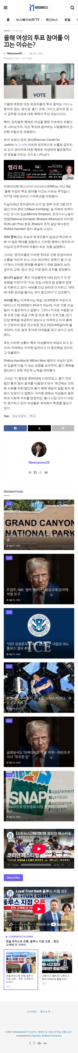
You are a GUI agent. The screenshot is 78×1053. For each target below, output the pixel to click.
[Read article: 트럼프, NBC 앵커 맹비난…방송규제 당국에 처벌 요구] (39, 579)
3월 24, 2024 (36, 53)
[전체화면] (69, 865)
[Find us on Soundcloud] (45, 1043)
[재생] (9, 865)
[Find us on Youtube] (39, 1043)
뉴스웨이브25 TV (27, 19)
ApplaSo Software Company (46, 1035)
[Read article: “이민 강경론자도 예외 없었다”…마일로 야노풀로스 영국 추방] (39, 633)
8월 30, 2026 (14, 545)
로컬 (67, 19)
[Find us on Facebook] (30, 1043)
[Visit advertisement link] (39, 170)
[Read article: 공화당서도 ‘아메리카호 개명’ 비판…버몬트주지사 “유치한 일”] (39, 742)
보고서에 (21, 144)
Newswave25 (14, 53)
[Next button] (71, 944)
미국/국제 (18, 30)
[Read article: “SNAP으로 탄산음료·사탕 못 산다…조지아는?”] (39, 796)
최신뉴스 (52, 19)
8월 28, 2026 (14, 708)
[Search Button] (72, 7)
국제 (9, 612)
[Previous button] (66, 944)
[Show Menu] (5, 7)
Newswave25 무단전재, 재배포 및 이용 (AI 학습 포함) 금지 (42, 1031)
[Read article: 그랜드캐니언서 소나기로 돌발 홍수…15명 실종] (39, 525)
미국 (9, 503)
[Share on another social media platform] (63, 428)
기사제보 (32, 1011)
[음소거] (63, 865)
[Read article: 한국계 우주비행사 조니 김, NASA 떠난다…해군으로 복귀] (39, 687)
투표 (32, 415)
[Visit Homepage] (39, 7)
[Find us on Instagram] (34, 1043)
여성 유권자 (19, 415)
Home (7, 30)
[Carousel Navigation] (68, 944)
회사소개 (45, 1011)
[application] (39, 849)
